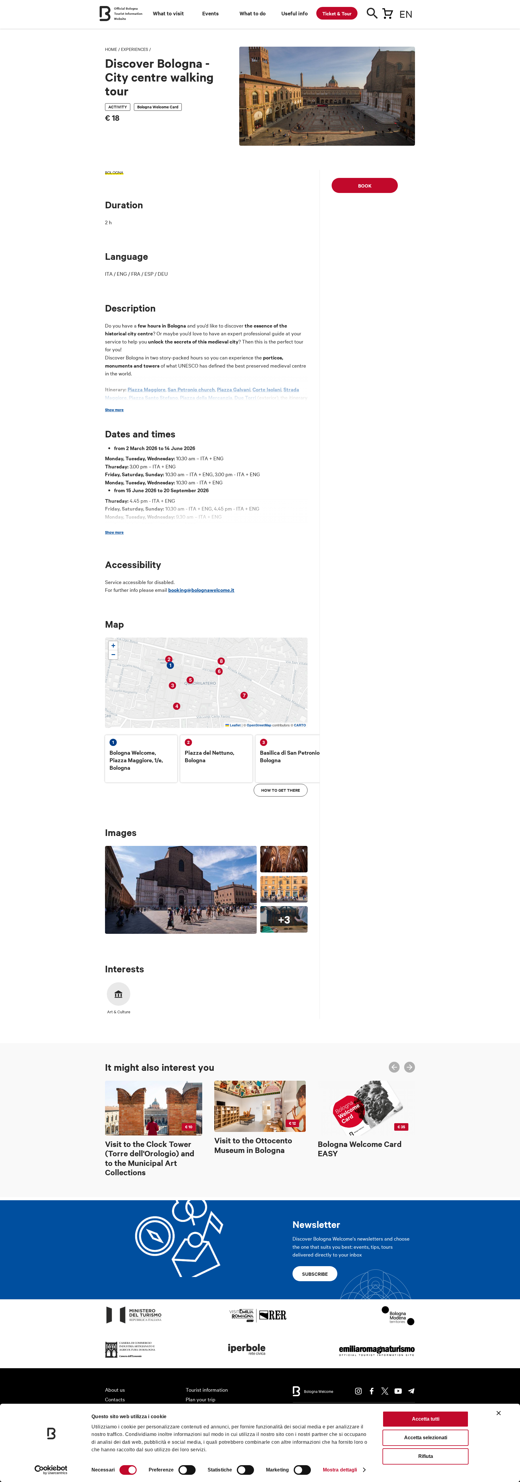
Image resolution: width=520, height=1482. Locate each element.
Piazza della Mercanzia (206, 397)
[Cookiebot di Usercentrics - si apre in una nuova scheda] (51, 1470)
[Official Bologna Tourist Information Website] (105, 13)
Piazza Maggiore (147, 389)
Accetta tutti (425, 1418)
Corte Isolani (266, 389)
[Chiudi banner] (499, 1413)
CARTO (300, 725)
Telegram (411, 1391)
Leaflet (235, 725)
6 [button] (219, 671)
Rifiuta (425, 1456)
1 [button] (170, 665)
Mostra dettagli (340, 1469)
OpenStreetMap (259, 725)
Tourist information (207, 1389)
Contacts (115, 1399)
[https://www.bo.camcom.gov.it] (130, 1357)
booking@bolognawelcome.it (201, 589)
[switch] (187, 1470)
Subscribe (315, 1273)
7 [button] (244, 695)
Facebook (371, 1391)
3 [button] (172, 685)
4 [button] (176, 706)
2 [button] (169, 659)
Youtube (398, 1391)
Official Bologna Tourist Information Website (128, 13)
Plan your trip (200, 1399)
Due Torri (245, 397)
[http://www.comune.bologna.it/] (247, 1357)
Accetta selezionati (425, 1437)
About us (115, 1389)
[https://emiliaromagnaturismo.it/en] (377, 1357)
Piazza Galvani (233, 389)
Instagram (358, 1391)
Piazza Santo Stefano (153, 397)
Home (111, 49)
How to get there (280, 790)
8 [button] (221, 660)
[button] (113, 645)
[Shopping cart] (387, 12)
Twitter (384, 1391)
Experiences (134, 49)
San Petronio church (191, 389)
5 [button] (190, 679)
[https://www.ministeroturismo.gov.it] (134, 1323)
